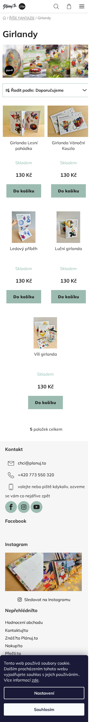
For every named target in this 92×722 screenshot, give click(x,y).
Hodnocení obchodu (24, 622)
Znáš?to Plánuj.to (21, 638)
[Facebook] (11, 507)
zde (35, 680)
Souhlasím (44, 709)
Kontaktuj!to (16, 630)
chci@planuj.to (32, 463)
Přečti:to (13, 653)
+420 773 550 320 (36, 474)
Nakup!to (13, 645)
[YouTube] (36, 507)
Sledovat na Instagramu (47, 599)
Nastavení (44, 693)
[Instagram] (24, 507)
